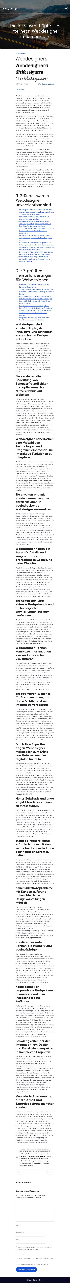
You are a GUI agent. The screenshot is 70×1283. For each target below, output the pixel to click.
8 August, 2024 (22, 53)
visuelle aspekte (37, 1163)
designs (37, 1151)
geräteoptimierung (45, 1151)
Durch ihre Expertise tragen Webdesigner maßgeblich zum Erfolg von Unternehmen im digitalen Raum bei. (34, 259)
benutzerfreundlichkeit (42, 1149)
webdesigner (46, 1163)
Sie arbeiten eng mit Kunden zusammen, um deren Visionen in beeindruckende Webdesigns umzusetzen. (36, 230)
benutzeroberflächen (25, 1151)
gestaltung (22, 1154)
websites (30, 1165)
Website (18, 1239)
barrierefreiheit (31, 1149)
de (17, 89)
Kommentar (19, 1201)
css (33, 1151)
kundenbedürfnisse (34, 1156)
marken (49, 1156)
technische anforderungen (42, 1161)
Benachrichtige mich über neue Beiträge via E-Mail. (33, 1264)
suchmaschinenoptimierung (27, 1161)
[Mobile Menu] (66, 8)
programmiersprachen (34, 1158)
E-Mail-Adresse (20, 1232)
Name (18, 1225)
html (27, 1154)
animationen (23, 1149)
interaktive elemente (35, 1154)
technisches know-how (26, 1163)
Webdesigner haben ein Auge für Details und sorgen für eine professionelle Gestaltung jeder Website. (35, 238)
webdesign (21, 89)
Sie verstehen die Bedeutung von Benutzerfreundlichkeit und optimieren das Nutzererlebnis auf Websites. (34, 216)
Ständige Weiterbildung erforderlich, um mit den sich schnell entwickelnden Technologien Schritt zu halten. (36, 291)
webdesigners (23, 1165)
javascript (49, 1154)
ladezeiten (42, 1156)
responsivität (44, 1158)
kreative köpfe (23, 1156)
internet (44, 1154)
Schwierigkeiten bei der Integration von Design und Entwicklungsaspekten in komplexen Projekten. (35, 313)
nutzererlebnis (23, 1158)
